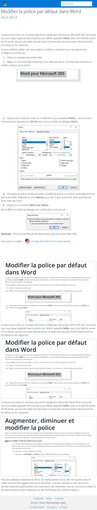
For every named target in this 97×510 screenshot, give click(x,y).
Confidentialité (36, 507)
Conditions (51, 507)
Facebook (38, 498)
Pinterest (59, 498)
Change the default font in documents (51, 241)
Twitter (48, 498)
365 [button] (11, 17)
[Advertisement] (48, 26)
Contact (63, 507)
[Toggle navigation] (91, 3)
